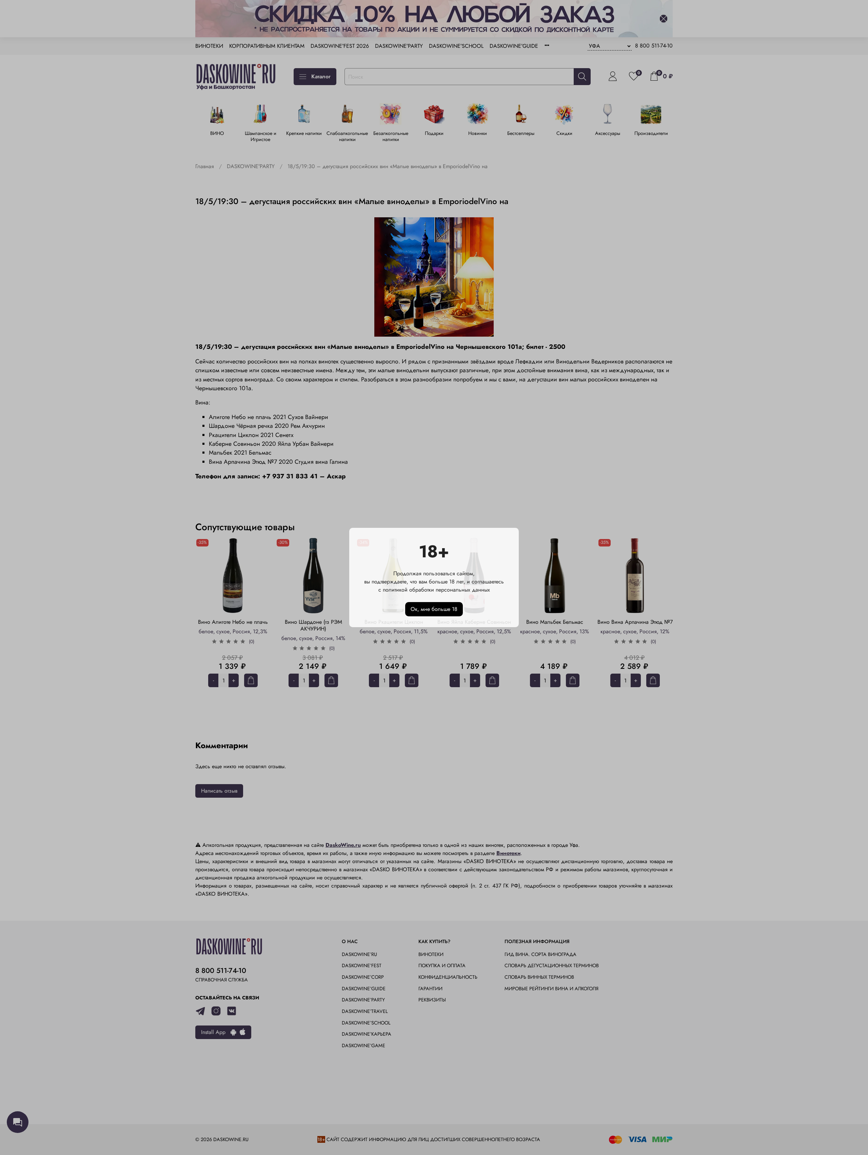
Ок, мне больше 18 (434, 609)
